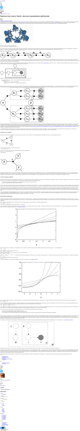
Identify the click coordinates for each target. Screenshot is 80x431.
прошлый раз (57, 21)
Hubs (3, 410)
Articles (3, 408)
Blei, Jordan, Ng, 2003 (69, 319)
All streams (3, 0)
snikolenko (2, 13)
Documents (4, 417)
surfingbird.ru (4, 394)
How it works (4, 415)
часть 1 (22, 21)
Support (7, 429)
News (3, 409)
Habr (5, 430)
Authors (3, 411)
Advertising (4, 423)
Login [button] (1, 5)
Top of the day (3, 389)
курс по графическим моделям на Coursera (68, 126)
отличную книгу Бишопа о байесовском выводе (40, 126)
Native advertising (5, 424)
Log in (3, 404)
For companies (4, 416)
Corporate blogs (4, 422)
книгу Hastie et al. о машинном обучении (55, 126)
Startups (3, 425)
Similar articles (7, 389)
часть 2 (25, 21)
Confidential (4, 419)
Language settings (3, 429)
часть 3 (28, 21)
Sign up (3, 405)
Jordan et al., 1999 (21, 206)
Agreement (3, 418)
